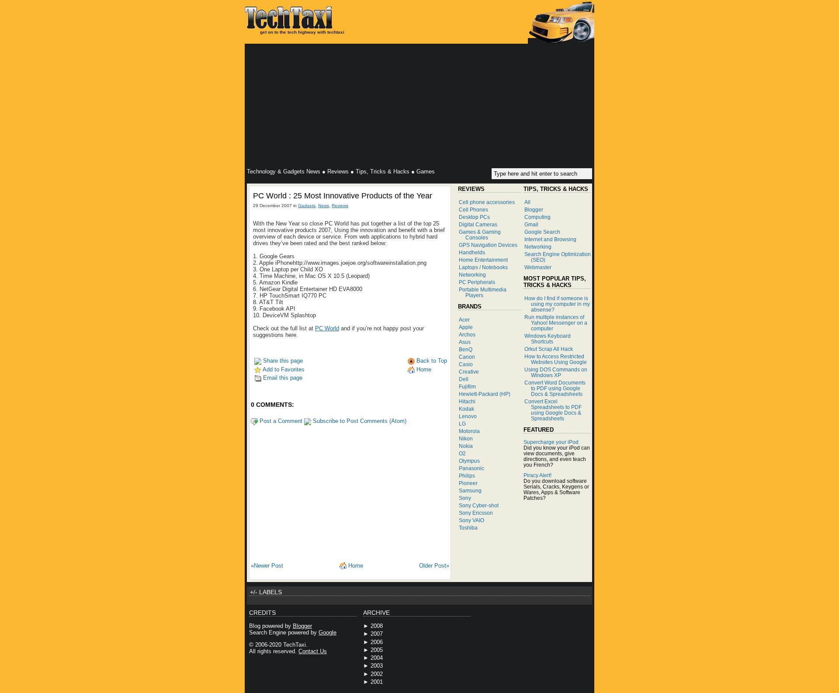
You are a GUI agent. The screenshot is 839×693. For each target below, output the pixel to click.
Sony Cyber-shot (479, 505)
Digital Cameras (478, 224)
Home (423, 369)
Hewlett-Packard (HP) (484, 394)
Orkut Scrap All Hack (548, 349)
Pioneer (468, 483)
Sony (465, 498)
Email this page (281, 377)
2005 (377, 650)
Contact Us (312, 651)
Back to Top (431, 360)
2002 (377, 674)
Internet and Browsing (550, 239)
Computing (537, 217)
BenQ (465, 349)
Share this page (282, 360)
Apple (466, 327)
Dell (463, 379)
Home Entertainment (483, 260)
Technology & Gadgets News (283, 171)
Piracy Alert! (537, 475)
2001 (377, 682)
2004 (377, 658)
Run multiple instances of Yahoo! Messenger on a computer (555, 322)
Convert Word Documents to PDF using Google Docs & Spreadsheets (555, 388)
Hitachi (467, 401)
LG (462, 423)
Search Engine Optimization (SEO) (557, 257)
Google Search (542, 232)
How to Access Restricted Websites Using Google (555, 359)
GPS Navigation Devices (488, 245)
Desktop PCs (474, 217)
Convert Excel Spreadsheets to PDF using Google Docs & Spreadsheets (553, 409)
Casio (466, 364)
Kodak (466, 409)
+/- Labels (266, 592)
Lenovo (468, 416)
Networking (472, 274)
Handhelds (472, 252)
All (527, 202)
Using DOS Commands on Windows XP (555, 372)
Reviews (338, 171)
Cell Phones (473, 209)
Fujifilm (467, 386)
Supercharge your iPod (551, 442)
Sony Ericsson (476, 513)
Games (425, 171)
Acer (464, 319)
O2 (462, 453)
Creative (469, 371)
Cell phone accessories (487, 202)
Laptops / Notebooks (483, 267)
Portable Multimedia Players (482, 292)
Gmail (531, 224)
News (323, 205)
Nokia (466, 446)
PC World (327, 328)
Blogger (533, 209)
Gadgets (306, 205)
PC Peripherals (477, 282)
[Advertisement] (419, 107)
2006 (377, 642)
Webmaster (537, 267)
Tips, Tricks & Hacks (382, 171)
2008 (377, 626)
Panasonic (471, 468)
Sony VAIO (471, 520)
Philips (467, 475)
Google (327, 632)
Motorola (469, 431)
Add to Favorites (283, 369)
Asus (465, 342)
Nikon (466, 438)
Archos (467, 334)
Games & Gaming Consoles (480, 234)
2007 (377, 634)
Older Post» (434, 565)
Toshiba (468, 527)
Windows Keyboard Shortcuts (547, 338)
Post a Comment (280, 421)
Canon (467, 357)
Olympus (469, 461)
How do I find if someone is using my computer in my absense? (557, 303)
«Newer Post (267, 565)
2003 (377, 665)
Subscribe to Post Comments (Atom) (358, 421)
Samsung (470, 490)
